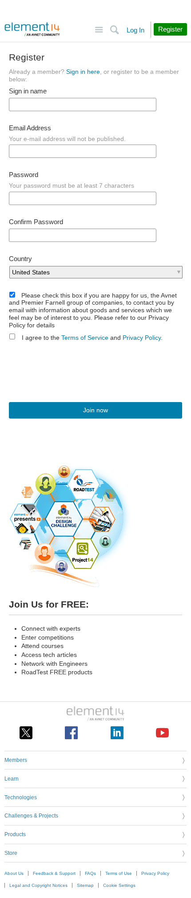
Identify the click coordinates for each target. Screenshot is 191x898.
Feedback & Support (54, 873)
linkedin (117, 732)
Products (15, 834)
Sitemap (85, 885)
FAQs (90, 873)
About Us (14, 873)
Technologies (20, 797)
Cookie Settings (119, 885)
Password (23, 174)
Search (114, 30)
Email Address (30, 128)
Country (20, 258)
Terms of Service (84, 337)
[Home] (32, 29)
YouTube (162, 732)
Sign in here (83, 71)
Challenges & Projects (31, 815)
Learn (11, 778)
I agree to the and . (92, 337)
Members (15, 760)
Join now (95, 410)
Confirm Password (36, 222)
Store (10, 853)
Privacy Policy (142, 337)
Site (99, 30)
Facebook (71, 732)
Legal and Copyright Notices (38, 885)
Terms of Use (118, 873)
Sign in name (28, 91)
